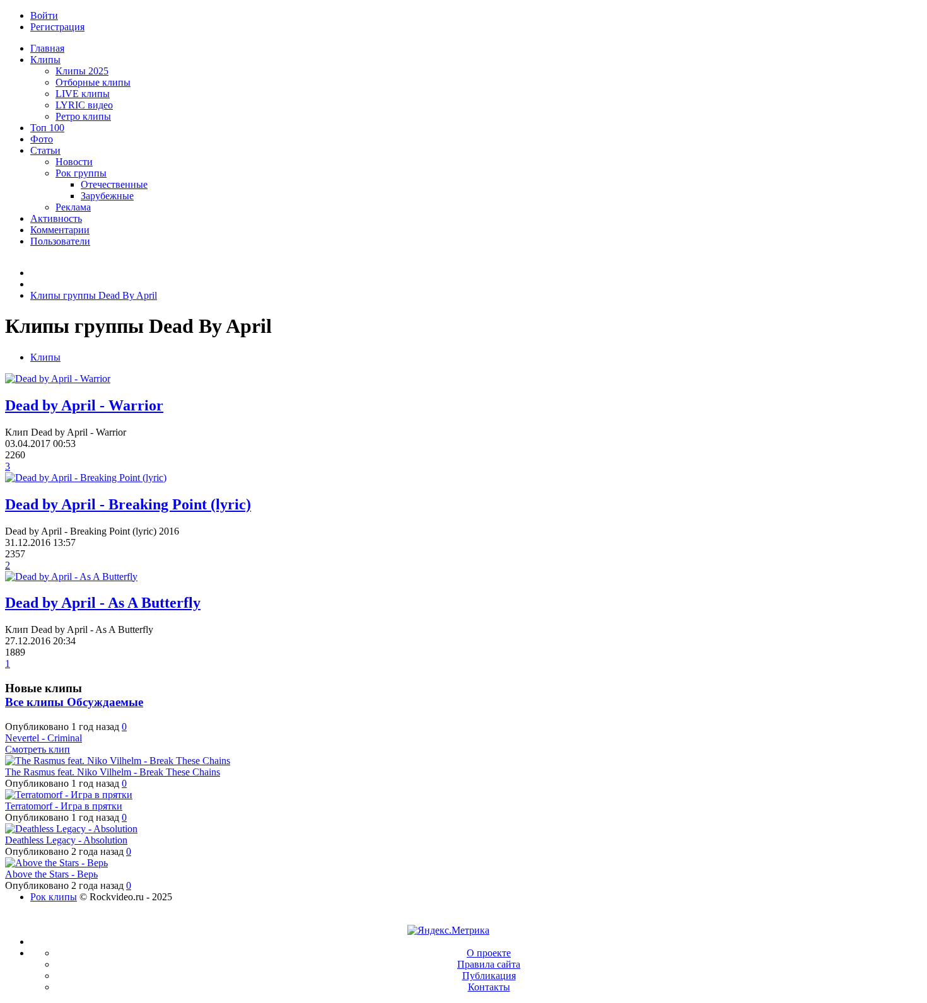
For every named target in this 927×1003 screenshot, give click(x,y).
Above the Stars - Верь (51, 874)
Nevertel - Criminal (43, 738)
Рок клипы (53, 896)
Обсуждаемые (105, 702)
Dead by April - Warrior (84, 405)
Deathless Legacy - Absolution (66, 840)
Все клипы (36, 702)
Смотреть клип (37, 749)
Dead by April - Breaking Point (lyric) (128, 504)
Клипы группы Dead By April (93, 295)
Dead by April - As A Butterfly (103, 602)
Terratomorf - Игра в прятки (63, 806)
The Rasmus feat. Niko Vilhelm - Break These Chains (112, 772)
